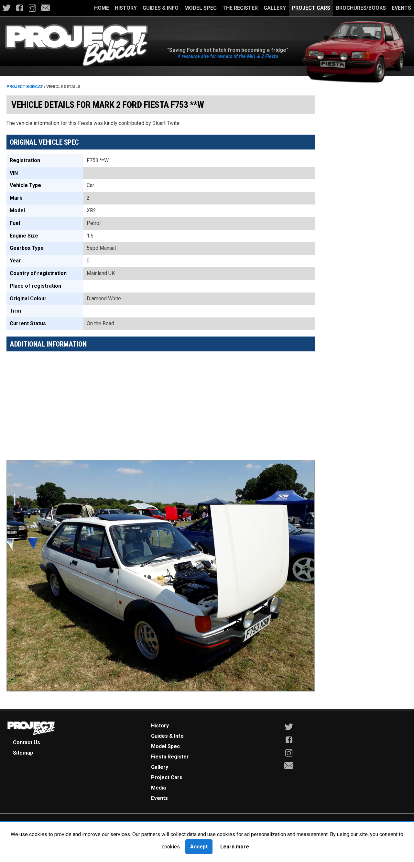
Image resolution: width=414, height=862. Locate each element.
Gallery (275, 8)
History (126, 8)
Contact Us (26, 742)
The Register (240, 8)
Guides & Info (161, 8)
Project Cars (311, 8)
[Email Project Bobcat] (45, 8)
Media (158, 788)
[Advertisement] (160, 401)
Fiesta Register (170, 757)
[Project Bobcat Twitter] (6, 8)
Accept (199, 847)
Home (101, 8)
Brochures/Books (361, 8)
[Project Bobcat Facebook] (19, 8)
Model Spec (200, 8)
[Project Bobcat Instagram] (32, 8)
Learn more (234, 847)
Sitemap (23, 753)
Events (401, 8)
